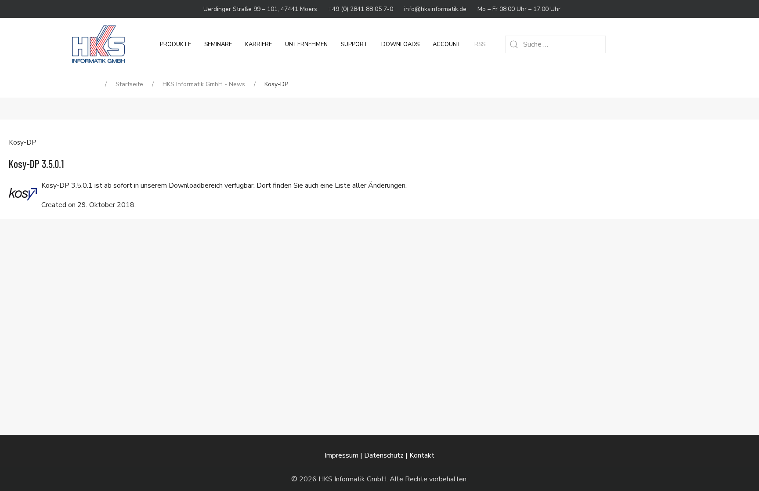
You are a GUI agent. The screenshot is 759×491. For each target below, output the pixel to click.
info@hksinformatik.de (435, 9)
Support (354, 44)
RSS (479, 44)
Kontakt (421, 455)
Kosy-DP (22, 142)
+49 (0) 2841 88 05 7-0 (360, 9)
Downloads (400, 44)
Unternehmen (306, 44)
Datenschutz (384, 455)
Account (447, 44)
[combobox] (555, 44)
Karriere (258, 44)
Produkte (175, 44)
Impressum (341, 455)
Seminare (218, 44)
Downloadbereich (196, 185)
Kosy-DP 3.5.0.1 (36, 163)
